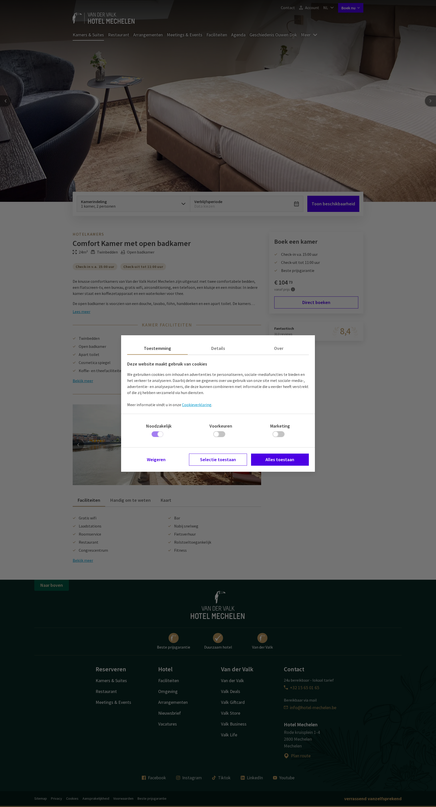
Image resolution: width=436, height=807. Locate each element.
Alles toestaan (279, 459)
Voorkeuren (220, 426)
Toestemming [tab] (157, 348)
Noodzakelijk (159, 426)
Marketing (280, 426)
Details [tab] (218, 348)
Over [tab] (278, 348)
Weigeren (156, 459)
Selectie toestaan (218, 459)
